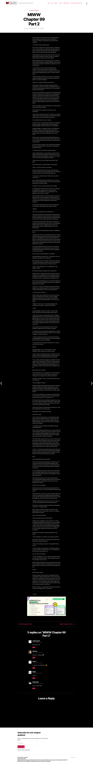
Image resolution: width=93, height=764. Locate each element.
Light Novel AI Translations (39, 759)
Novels (55, 3)
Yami (27, 28)
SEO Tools (24, 761)
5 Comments (42, 28)
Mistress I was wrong (34, 10)
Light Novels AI (66, 3)
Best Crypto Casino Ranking (45, 761)
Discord (60, 3)
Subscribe (21, 746)
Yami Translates (24, 757)
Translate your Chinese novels (76, 3)
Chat (52, 3)
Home (49, 3)
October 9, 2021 (34, 28)
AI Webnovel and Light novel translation (53, 759)
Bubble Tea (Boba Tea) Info (32, 761)
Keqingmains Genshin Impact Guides (25, 759)
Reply (34, 647)
